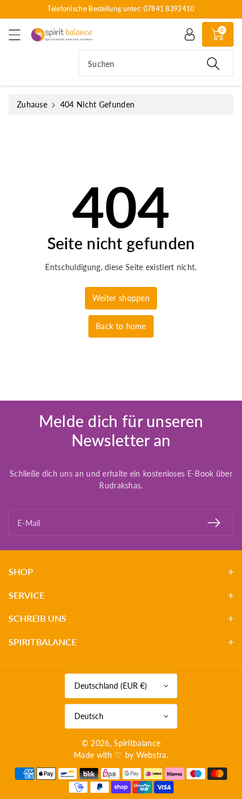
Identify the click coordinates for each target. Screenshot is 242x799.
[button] (19, 35)
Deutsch (89, 716)
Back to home (121, 326)
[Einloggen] (189, 34)
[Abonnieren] (214, 522)
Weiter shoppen (121, 298)
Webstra (151, 755)
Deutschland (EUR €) (110, 685)
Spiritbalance (137, 743)
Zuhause (32, 104)
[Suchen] (213, 63)
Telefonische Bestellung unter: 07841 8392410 (120, 9)
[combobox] (156, 63)
